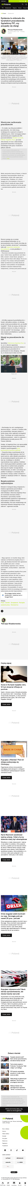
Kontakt (4, 1136)
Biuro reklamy (5, 1128)
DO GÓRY (13, 1172)
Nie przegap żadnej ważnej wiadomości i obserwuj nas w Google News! (13, 595)
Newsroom (4, 1140)
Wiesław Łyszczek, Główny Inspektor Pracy (12, 139)
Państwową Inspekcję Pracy (16, 343)
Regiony (15, 8)
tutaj (8, 158)
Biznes (19, 8)
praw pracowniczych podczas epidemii (10, 449)
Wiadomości (8, 8)
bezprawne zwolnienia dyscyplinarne (10, 248)
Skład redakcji (5, 1133)
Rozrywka (4, 1138)
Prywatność (5, 1145)
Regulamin (4, 1143)
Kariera (4, 1131)
